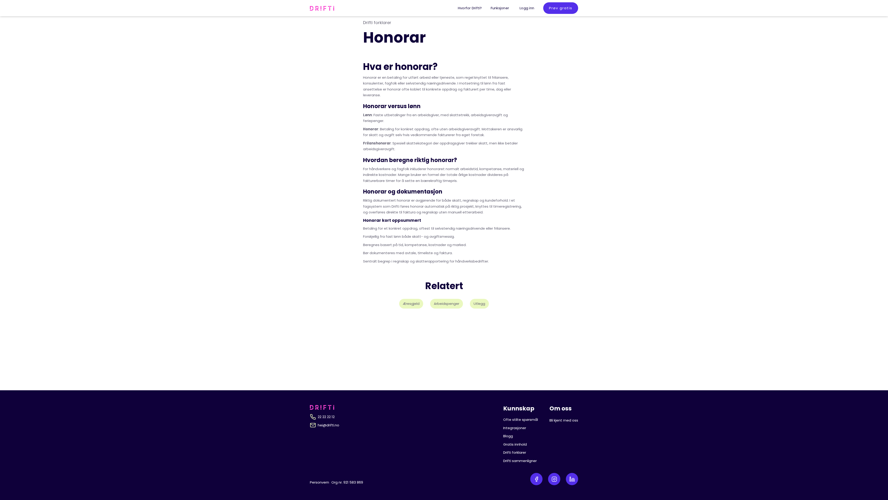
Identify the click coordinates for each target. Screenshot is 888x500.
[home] (322, 8)
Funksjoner (500, 8)
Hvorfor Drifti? (470, 8)
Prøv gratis (560, 8)
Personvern (319, 482)
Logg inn (527, 8)
